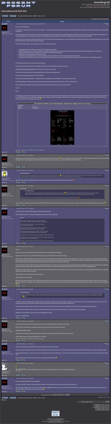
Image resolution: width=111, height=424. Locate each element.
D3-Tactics (85, 7)
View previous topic (95, 19)
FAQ (86, 4)
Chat (81, 7)
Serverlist (102, 7)
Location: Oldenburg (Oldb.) (7, 33)
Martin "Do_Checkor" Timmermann (63, 421)
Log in (108, 5)
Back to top (4, 152)
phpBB (53, 422)
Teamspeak (107, 7)
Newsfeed (102, 4)
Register (108, 4)
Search (83, 4)
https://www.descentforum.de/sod (23, 330)
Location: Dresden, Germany (7, 180)
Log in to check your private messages (98, 5)
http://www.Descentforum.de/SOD (26, 69)
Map (95, 7)
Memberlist (90, 4)
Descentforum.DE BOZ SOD (14, 11)
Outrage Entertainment (58, 420)
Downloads (90, 7)
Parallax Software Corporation (59, 419)
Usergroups (96, 4)
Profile (87, 5)
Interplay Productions (59, 418)
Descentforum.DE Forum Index (25, 15)
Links (98, 7)
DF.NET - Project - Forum (39, 15)
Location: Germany (5, 373)
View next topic (105, 19)
